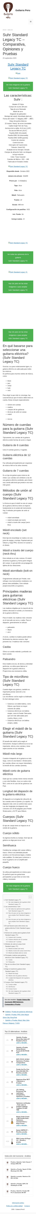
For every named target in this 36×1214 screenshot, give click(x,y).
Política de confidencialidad (14, 1206)
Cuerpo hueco (12, 989)
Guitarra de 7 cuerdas (14, 941)
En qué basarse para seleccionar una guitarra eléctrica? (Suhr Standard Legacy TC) (17, 928)
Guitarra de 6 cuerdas (14, 937)
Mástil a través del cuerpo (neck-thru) (19, 950)
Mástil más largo (13, 973)
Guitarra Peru (22, 10)
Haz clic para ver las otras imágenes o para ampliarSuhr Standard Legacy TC (18, 287)
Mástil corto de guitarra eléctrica (17, 975)
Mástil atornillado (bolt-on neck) (17, 953)
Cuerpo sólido (12, 984)
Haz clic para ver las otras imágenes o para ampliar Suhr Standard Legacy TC (19, 915)
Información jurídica (18, 1203)
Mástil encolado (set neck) (16, 948)
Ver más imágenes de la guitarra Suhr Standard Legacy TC (19, 903)
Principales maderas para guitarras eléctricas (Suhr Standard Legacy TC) (16, 956)
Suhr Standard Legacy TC (13, 900)
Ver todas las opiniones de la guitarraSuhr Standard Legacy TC (18, 257)
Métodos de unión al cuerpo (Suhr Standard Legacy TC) (15, 945)
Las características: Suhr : (13, 906)
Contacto (27, 1206)
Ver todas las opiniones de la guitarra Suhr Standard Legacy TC (19, 910)
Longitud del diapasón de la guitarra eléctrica (19, 979)
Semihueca (11, 986)
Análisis (10, 29)
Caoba (10, 960)
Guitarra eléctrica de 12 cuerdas (17, 939)
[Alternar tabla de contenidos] (29, 897)
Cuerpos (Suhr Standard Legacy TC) (16, 982)
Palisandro (11, 962)
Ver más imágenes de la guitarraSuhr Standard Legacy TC (18, 86)
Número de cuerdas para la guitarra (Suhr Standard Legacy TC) (17, 934)
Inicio (4, 29)
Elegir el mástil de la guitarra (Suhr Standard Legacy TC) (15, 970)
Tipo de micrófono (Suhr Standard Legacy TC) (17, 965)
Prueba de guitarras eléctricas (22, 1012)
